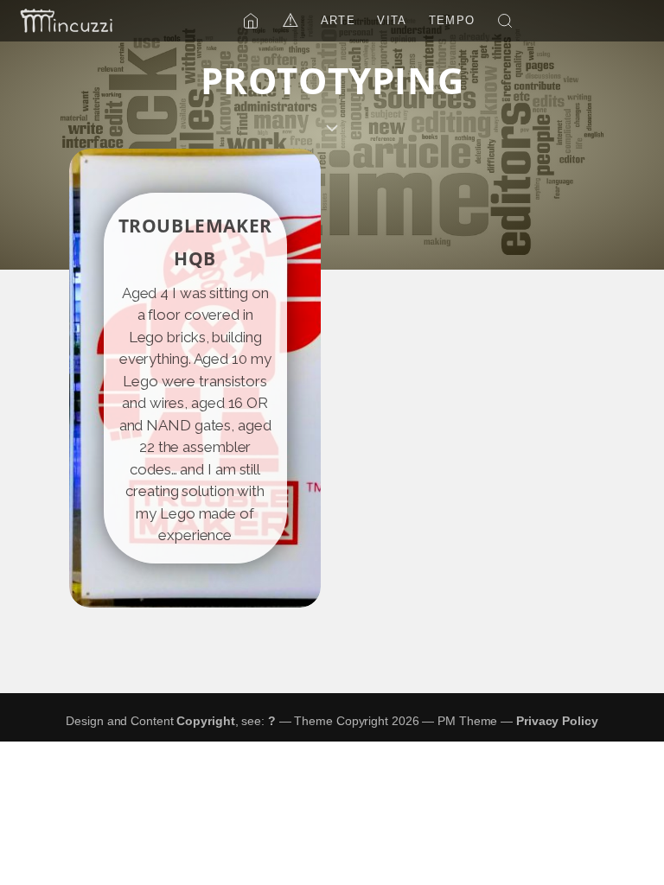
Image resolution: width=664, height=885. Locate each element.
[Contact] (66, 21)
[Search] (505, 20)
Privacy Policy (557, 721)
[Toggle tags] (332, 128)
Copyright (205, 721)
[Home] (250, 20)
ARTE (338, 20)
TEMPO (452, 20)
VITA (391, 20)
